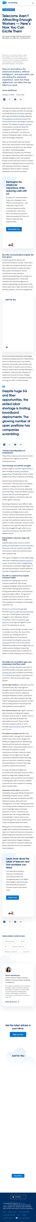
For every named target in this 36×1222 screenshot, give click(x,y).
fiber (22, 114)
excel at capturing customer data (21, 612)
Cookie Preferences (8, 1218)
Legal (4, 1212)
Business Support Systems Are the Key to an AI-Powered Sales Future (17, 1088)
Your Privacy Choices (24, 1218)
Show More (18, 1176)
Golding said (6, 673)
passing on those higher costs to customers (17, 546)
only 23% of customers (10, 531)
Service (22, 941)
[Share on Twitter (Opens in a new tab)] (10, 99)
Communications (8, 9)
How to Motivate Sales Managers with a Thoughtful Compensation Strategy (17, 346)
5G (16, 114)
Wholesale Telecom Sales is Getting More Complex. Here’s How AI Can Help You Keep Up (18, 324)
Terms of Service (12, 1212)
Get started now (14, 229)
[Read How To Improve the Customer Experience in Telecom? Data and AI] (18, 1163)
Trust (18, 1215)
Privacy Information (24, 1212)
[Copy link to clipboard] (21, 99)
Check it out (12, 898)
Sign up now (18, 1034)
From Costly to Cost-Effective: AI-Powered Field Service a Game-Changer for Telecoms (17, 1146)
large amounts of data (16, 727)
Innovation (26, 952)
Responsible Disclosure (9, 1215)
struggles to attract (24, 124)
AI (5, 946)
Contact (24, 1215)
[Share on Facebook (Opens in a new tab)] (15, 99)
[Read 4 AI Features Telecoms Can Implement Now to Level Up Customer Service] (18, 1104)
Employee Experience (11, 952)
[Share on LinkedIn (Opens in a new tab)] (4, 99)
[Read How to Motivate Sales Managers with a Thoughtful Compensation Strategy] (11, 337)
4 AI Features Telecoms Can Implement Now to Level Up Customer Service (15, 1116)
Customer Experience (18, 946)
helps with (14, 793)
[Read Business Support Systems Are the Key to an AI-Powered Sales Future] (18, 1077)
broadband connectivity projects (16, 119)
